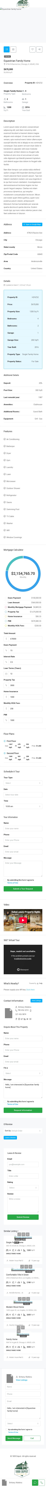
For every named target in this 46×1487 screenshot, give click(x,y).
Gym (8, 460)
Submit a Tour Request (23, 889)
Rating (10, 1182)
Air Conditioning (13, 439)
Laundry (10, 467)
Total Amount (9, 633)
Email (6, 846)
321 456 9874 (20, 1014)
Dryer (9, 453)
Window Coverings (14, 537)
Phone (6, 835)
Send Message (13, 1438)
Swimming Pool (13, 509)
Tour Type (8, 777)
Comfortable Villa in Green (17, 1275)
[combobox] (23, 783)
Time (6, 801)
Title (9, 1170)
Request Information (23, 1110)
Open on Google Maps (33, 224)
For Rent (29, 1271)
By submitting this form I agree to (20, 881)
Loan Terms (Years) (12, 668)
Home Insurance (11, 691)
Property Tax (9, 680)
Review (10, 1194)
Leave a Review (10, 1138)
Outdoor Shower (13, 488)
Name (6, 823)
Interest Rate (9, 656)
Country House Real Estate (17, 1325)
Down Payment (10, 645)
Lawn (9, 474)
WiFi (8, 530)
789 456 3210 (23, 1010)
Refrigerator (11, 495)
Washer (10, 523)
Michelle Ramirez (14, 1293)
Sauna (9, 502)
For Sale (7, 56)
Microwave (11, 481)
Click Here (30, 990)
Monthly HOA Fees (12, 703)
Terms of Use (12, 883)
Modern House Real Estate (17, 1261)
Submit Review (23, 1217)
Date (6, 789)
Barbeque (11, 446)
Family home (11, 1339)
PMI (5, 715)
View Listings (36, 1001)
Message (8, 858)
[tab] (7, 49)
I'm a (6, 1068)
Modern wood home (15, 1307)
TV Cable (10, 516)
